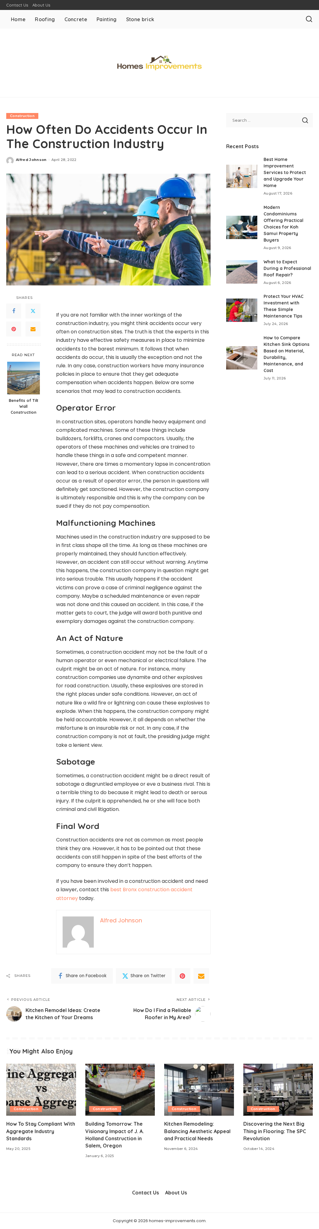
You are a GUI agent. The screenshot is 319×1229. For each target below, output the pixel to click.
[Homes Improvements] (159, 63)
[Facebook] (13, 311)
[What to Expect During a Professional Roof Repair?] (241, 272)
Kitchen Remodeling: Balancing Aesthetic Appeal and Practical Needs (197, 1131)
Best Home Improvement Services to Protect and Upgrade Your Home (285, 172)
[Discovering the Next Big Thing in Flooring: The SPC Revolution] (278, 1090)
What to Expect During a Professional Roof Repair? (287, 268)
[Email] (33, 329)
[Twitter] (33, 311)
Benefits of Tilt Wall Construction (23, 406)
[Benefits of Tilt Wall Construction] (23, 378)
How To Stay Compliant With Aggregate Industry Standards (40, 1131)
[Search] (309, 19)
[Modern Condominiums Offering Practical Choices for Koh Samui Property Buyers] (241, 227)
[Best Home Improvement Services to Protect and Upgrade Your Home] (241, 176)
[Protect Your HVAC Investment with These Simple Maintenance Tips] (241, 310)
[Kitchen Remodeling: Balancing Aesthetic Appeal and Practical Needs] (199, 1090)
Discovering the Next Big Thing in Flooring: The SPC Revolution (274, 1131)
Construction (22, 116)
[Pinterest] (13, 329)
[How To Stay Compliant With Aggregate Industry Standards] (41, 1090)
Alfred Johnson (31, 160)
